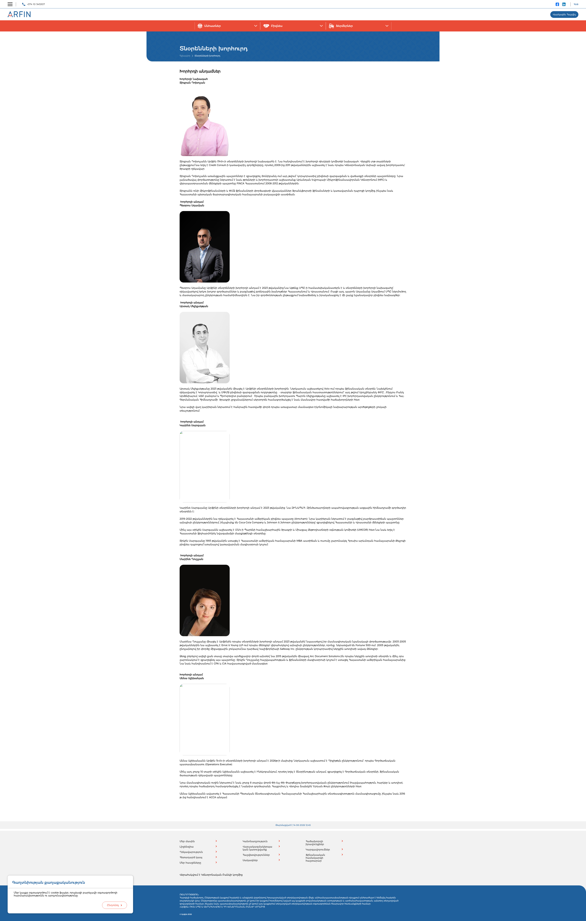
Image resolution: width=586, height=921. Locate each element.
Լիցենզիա (187, 846)
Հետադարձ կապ (191, 857)
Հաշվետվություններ (256, 855)
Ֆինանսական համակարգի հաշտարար (315, 858)
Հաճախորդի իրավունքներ (315, 843)
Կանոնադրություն (255, 841)
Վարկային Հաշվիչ (564, 14)
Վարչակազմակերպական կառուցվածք (257, 848)
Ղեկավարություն (191, 852)
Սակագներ (250, 860)
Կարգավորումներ (318, 849)
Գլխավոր (185, 55)
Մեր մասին (187, 841)
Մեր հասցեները (190, 862)
